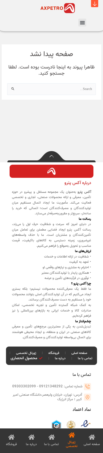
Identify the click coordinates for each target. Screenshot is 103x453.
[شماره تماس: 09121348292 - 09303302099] (87, 386)
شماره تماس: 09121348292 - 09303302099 (47, 386)
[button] (94, 3)
